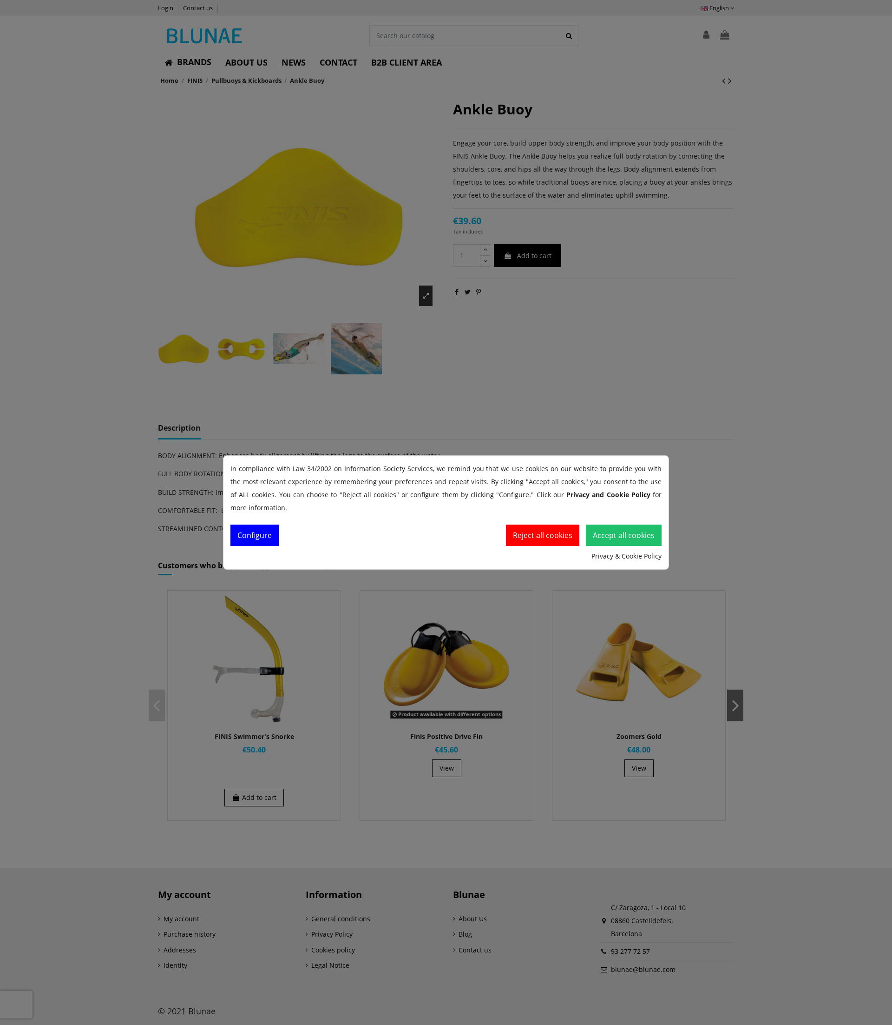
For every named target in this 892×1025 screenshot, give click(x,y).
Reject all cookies (542, 535)
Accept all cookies (624, 535)
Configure (254, 535)
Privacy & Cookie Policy (626, 556)
